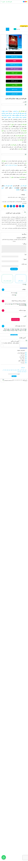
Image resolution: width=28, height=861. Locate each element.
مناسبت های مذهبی (11, 197)
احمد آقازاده (9, 213)
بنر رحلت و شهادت (21, 197)
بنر (25, 197)
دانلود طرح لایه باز (19, 201)
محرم (16, 197)
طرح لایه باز (24, 203)
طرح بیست (4, 201)
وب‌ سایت (24, 264)
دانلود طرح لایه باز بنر (11, 201)
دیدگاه (24, 244)
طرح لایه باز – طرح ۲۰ (6, 1)
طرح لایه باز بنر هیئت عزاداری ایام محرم (16, 98)
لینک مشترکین (14, 93)
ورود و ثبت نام (15, 319)
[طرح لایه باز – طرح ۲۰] (14, 15)
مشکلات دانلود (21, 360)
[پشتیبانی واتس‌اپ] (4, 857)
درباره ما (23, 362)
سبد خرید (23, 354)
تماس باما (22, 358)
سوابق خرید (22, 356)
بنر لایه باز (24, 201)
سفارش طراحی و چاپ (7, 280)
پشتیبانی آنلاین (20, 280)
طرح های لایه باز (21, 353)
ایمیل (24, 259)
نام (25, 254)
